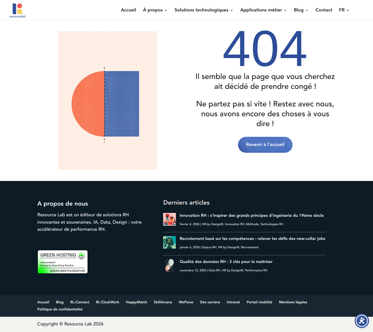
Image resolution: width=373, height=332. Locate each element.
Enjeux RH (209, 247)
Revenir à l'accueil (265, 144)
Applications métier (261, 10)
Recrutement (250, 247)
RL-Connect (79, 302)
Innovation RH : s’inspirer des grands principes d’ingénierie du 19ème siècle (252, 215)
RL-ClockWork (107, 302)
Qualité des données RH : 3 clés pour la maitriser (226, 261)
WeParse (186, 302)
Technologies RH (271, 224)
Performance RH (256, 270)
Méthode (252, 224)
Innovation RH (234, 224)
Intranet (233, 302)
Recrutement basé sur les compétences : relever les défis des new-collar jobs (252, 238)
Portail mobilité (259, 302)
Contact (324, 10)
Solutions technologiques (201, 10)
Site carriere (210, 302)
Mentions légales (293, 302)
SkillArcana (163, 302)
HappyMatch (136, 302)
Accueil (128, 10)
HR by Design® (212, 224)
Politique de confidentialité (59, 309)
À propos (153, 10)
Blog (299, 10)
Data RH (214, 270)
